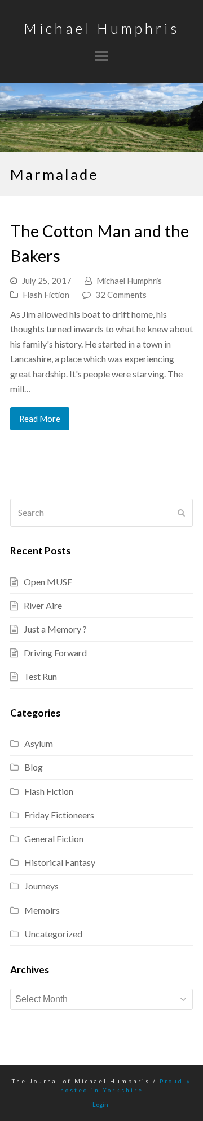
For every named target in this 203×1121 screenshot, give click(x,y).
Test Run (40, 676)
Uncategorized (53, 933)
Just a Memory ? (55, 629)
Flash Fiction (46, 295)
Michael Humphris (101, 28)
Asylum (38, 743)
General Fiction (53, 838)
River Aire (43, 605)
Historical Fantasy (59, 862)
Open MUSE (48, 581)
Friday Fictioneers (59, 814)
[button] (101, 56)
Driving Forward (55, 652)
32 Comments (121, 295)
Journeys (41, 885)
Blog (33, 767)
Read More (39, 418)
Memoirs (42, 910)
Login (100, 1104)
